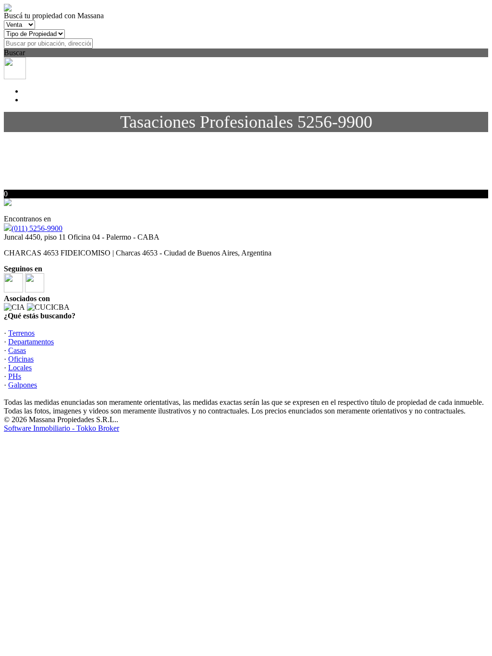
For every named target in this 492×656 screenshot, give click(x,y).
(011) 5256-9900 (37, 228)
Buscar (14, 53)
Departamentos (31, 342)
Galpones (22, 385)
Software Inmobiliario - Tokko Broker (61, 428)
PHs (14, 376)
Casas (17, 350)
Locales (20, 368)
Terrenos (21, 333)
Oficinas (21, 359)
